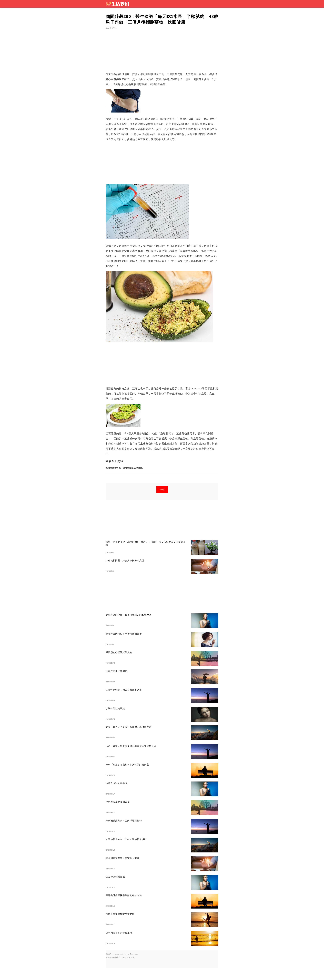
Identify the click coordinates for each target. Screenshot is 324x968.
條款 (124, 957)
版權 (132, 957)
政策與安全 (117, 957)
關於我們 (109, 957)
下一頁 (162, 489)
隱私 (128, 957)
